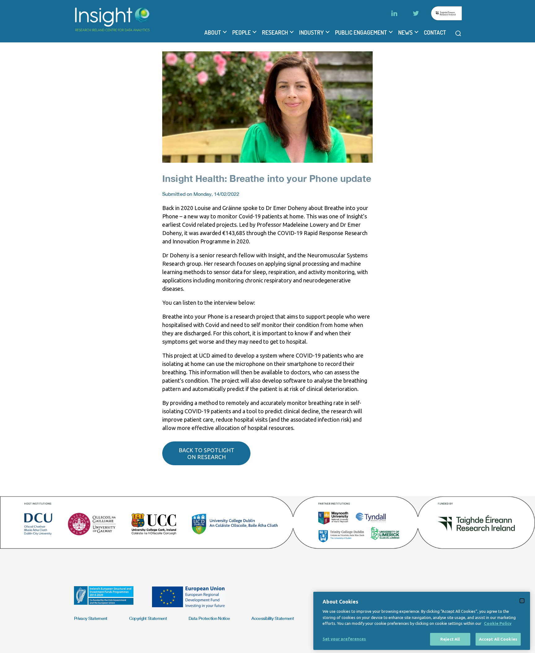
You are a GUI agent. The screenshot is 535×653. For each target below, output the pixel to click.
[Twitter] (416, 13)
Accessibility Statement (272, 618)
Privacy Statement (90, 618)
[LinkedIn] (394, 13)
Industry (311, 32)
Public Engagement (361, 32)
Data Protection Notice (209, 618)
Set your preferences (344, 638)
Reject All (450, 639)
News (405, 32)
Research (275, 32)
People (241, 32)
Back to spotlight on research (206, 453)
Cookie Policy (497, 623)
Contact (435, 32)
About (212, 32)
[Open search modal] (458, 33)
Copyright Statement (148, 618)
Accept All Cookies (498, 639)
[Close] (522, 601)
